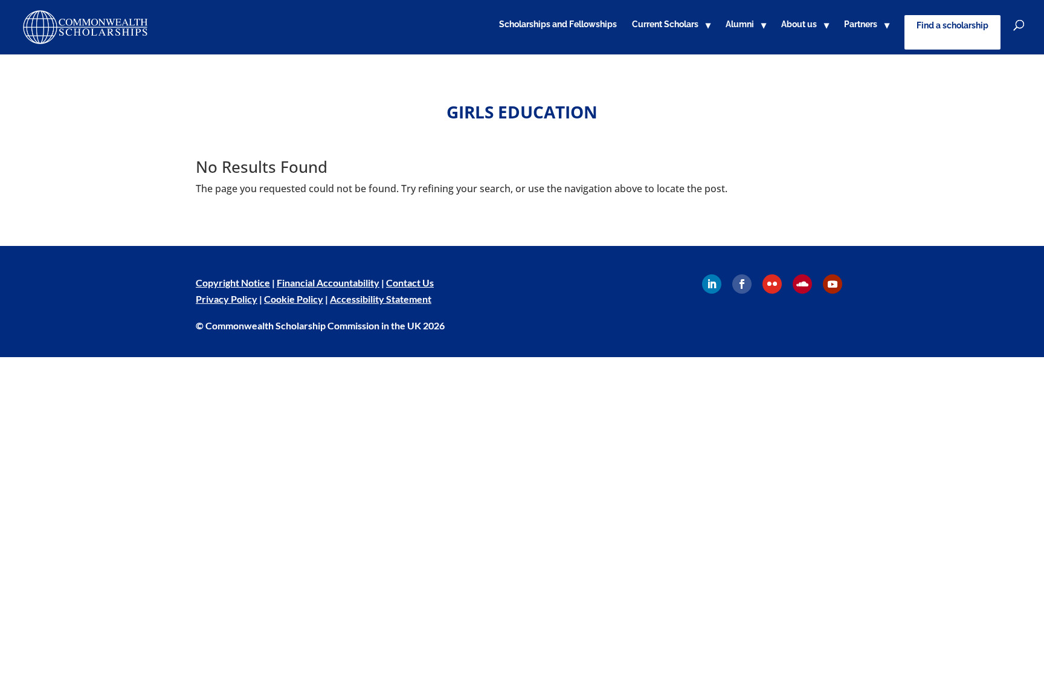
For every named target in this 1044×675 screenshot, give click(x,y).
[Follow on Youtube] (832, 284)
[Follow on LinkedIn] (711, 284)
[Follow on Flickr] (772, 284)
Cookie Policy (293, 299)
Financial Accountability (328, 282)
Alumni (740, 24)
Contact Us (410, 282)
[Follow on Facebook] (742, 284)
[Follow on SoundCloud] (802, 284)
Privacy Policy (226, 299)
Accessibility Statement (380, 299)
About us (799, 24)
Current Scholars (665, 24)
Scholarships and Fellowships (558, 24)
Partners (860, 24)
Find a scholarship (952, 25)
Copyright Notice (233, 282)
